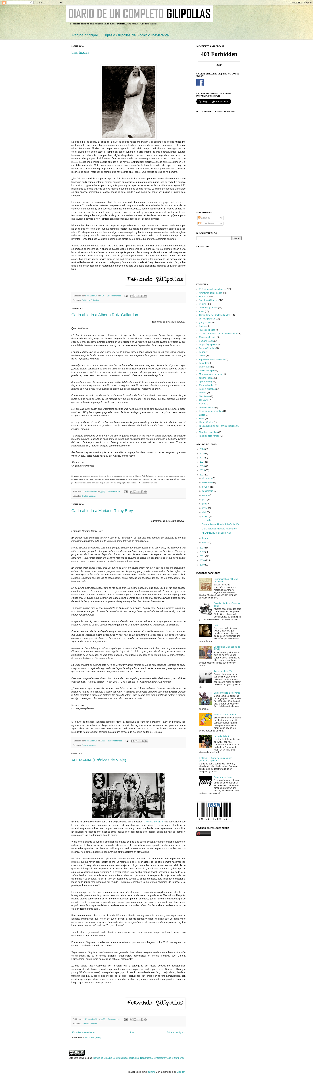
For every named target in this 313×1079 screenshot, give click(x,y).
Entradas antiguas (176, 1032)
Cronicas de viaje (89, 1023)
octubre (206, 487)
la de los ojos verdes (209, 436)
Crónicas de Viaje (153, 821)
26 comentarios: (115, 741)
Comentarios (207, 223)
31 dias (202, 304)
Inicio (131, 1032)
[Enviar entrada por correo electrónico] (125, 296)
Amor (201, 311)
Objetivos (203, 400)
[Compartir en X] (138, 296)
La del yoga (205, 366)
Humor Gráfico (206, 422)
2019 (202, 453)
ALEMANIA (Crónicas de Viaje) (98, 760)
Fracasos (203, 296)
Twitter (202, 355)
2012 (202, 552)
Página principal (85, 35)
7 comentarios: (114, 491)
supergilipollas (206, 378)
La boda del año (222, 736)
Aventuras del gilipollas (210, 293)
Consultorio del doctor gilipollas (214, 315)
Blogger (181, 1072)
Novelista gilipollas (208, 432)
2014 (202, 474)
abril (204, 512)
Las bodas (80, 52)
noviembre (207, 482)
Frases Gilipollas (207, 348)
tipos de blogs (206, 381)
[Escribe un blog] (135, 296)
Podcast (203, 326)
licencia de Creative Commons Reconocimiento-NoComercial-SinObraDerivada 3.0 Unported (139, 1058)
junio (205, 503)
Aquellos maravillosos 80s (212, 359)
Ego (216, 625)
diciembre (207, 478)
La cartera (204, 363)
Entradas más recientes (83, 1032)
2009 (202, 565)
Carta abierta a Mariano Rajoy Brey (102, 510)
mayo (205, 508)
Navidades (204, 396)
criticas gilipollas (207, 318)
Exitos (202, 415)
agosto (205, 495)
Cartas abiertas (89, 496)
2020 (202, 449)
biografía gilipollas (208, 344)
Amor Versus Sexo (223, 777)
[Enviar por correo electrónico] (131, 296)
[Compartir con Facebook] (142, 296)
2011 (202, 556)
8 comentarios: (114, 1019)
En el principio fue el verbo (227, 693)
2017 (202, 462)
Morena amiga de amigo (211, 374)
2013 (202, 547)
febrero (206, 538)
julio (204, 499)
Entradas (205, 218)
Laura (202, 352)
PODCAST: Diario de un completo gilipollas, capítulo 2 (215, 759)
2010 (202, 560)
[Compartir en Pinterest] (145, 296)
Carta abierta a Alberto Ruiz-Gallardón (104, 315)
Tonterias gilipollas (208, 307)
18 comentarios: (114, 296)
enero (205, 542)
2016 (202, 466)
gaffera (151, 1072)
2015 (202, 470)
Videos (202, 403)
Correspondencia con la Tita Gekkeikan (218, 333)
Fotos (202, 418)
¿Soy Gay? (204, 322)
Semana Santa (206, 341)
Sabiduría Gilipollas (90, 300)
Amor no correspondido (225, 714)
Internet (202, 392)
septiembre (208, 491)
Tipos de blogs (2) (223, 671)
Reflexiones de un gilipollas (212, 289)
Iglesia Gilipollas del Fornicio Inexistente (137, 35)
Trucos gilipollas (207, 330)
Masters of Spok (207, 370)
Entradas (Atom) (93, 1037)
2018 (202, 457)
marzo (205, 516)
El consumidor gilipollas (211, 411)
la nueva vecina (207, 407)
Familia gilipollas (207, 389)
